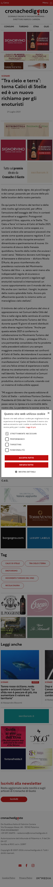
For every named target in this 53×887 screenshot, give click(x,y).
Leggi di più (31, 427)
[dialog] (26, 443)
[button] (26, 471)
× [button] (48, 413)
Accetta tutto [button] (26, 458)
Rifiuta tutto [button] (26, 465)
